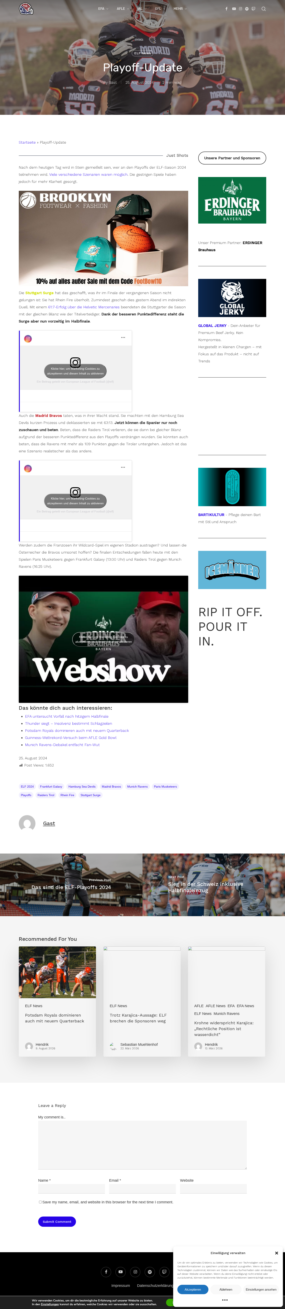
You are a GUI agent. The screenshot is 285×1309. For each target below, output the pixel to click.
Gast (113, 82)
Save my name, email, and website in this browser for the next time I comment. (107, 1202)
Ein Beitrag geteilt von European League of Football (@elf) (75, 381)
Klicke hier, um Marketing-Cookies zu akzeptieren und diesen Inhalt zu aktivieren (75, 371)
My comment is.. (52, 1117)
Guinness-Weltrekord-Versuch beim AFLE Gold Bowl (70, 737)
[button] (277, 1253)
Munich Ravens (137, 786)
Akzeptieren (193, 1289)
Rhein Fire (67, 795)
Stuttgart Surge (91, 795)
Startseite (27, 142)
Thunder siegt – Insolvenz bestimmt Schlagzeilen (68, 723)
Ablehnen (225, 1289)
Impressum (120, 1286)
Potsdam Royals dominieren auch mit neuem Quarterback (77, 730)
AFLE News (216, 1006)
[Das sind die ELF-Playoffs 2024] (71, 885)
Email (115, 1180)
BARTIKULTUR (211, 514)
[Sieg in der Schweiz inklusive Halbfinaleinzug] (213, 885)
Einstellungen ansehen (261, 1289)
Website (187, 1180)
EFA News (245, 1006)
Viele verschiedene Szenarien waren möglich (88, 174)
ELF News (142, 53)
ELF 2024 (27, 786)
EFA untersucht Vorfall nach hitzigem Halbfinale (66, 716)
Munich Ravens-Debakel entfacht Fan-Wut (62, 744)
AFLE (199, 1006)
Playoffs (26, 795)
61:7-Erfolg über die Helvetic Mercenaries (84, 307)
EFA (231, 1006)
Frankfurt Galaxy (51, 786)
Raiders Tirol (46, 795)
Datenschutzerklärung (155, 1286)
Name (44, 1180)
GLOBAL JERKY (212, 325)
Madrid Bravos (111, 786)
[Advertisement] (232, 416)
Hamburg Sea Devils (82, 786)
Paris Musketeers (165, 786)
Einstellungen (50, 1304)
